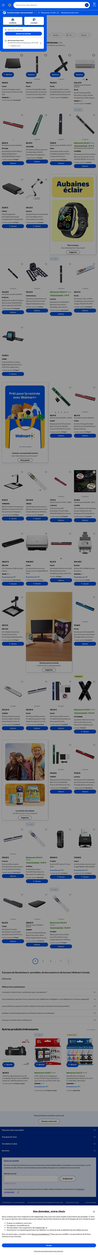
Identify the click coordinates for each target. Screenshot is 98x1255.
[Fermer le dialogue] (94, 1211)
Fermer (49, 1245)
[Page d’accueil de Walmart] (9, 5)
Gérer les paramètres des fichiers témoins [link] (48, 1251)
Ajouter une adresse (23, 34)
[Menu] (4, 5)
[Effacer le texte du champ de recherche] (83, 5)
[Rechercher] (87, 5)
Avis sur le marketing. (40, 1234)
